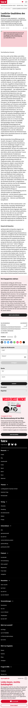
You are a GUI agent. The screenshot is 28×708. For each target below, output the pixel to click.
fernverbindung (5, 560)
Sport (2, 468)
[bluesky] (12, 445)
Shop (2, 657)
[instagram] (15, 445)
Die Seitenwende (5, 512)
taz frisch (3, 588)
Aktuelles (3, 506)
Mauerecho (4, 567)
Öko (2, 458)
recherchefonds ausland (7, 540)
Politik (2, 454)
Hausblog (3, 509)
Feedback (3, 671)
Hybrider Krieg (4, 492)
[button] (26, 2)
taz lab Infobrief (5, 595)
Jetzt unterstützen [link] (14, 315)
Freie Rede (3, 571)
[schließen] (25, 678)
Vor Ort (3, 608)
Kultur (2, 464)
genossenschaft (5, 533)
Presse (2, 519)
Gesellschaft (4, 461)
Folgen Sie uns (4, 444)
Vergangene (4, 615)
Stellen (2, 516)
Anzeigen (3, 660)
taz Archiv (3, 639)
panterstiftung (4, 543)
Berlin (2, 471)
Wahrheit (3, 478)
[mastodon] (9, 445)
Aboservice (4, 674)
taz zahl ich (3, 536)
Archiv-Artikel (7, 8)
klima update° (4, 564)
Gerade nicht (20, 678)
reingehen (3, 574)
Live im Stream (4, 612)
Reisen (2, 650)
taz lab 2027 (4, 619)
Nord (2, 475)
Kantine (3, 653)
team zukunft (4, 584)
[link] (8, 5)
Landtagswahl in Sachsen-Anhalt (9, 488)
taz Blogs (3, 629)
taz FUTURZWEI (5, 633)
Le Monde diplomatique (7, 636)
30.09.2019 (24, 323)
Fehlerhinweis (10, 336)
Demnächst (4, 605)
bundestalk (3, 557)
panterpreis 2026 (5, 547)
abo (2, 530)
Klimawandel (4, 495)
